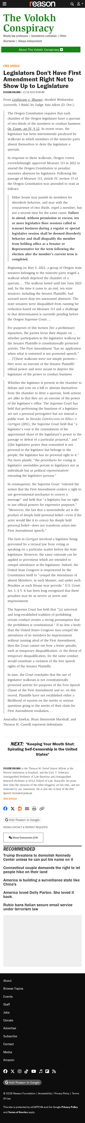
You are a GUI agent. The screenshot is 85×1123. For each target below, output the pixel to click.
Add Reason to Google (24, 820)
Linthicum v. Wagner (27, 100)
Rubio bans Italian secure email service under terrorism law (37, 906)
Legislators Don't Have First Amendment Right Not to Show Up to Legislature (42, 79)
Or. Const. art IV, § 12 (23, 129)
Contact (8, 1044)
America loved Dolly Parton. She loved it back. (38, 894)
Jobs (6, 1012)
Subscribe (10, 1036)
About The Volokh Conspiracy (39, 49)
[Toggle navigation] (4, 4)
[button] (80, 3)
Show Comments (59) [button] (25, 837)
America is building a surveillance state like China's (41, 882)
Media (7, 1052)
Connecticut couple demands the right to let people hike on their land (41, 869)
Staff (6, 1004)
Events (8, 996)
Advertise (9, 1028)
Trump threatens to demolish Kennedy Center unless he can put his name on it (38, 857)
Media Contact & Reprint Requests (25, 827)
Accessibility (45, 1093)
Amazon (8, 1060)
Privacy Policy (61, 1093)
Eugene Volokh (12, 92)
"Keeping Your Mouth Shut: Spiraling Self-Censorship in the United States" (42, 749)
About (7, 980)
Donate (8, 1020)
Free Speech (11, 66)
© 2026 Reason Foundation (19, 1093)
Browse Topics (13, 988)
